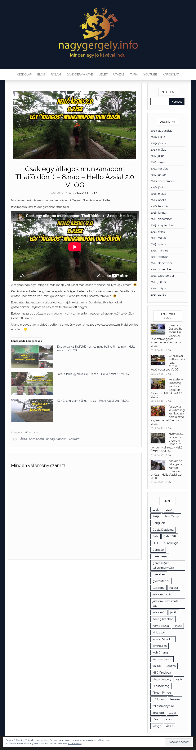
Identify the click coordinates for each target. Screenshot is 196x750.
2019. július (157, 137)
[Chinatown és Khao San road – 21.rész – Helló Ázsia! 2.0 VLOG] (158, 359)
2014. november (161, 269)
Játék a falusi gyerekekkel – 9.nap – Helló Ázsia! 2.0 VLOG (93, 373)
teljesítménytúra (163, 706)
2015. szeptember (162, 225)
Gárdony (158, 587)
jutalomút (159, 612)
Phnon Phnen (162, 692)
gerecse (158, 549)
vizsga (157, 726)
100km (157, 509)
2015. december (161, 219)
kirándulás (160, 646)
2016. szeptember (162, 181)
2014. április (158, 294)
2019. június (158, 143)
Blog (41, 74)
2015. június (157, 231)
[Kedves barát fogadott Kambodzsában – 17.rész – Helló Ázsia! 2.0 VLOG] (158, 464)
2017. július (157, 156)
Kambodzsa (161, 626)
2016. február (159, 206)
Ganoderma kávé (80, 74)
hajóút (173, 587)
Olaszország (161, 686)
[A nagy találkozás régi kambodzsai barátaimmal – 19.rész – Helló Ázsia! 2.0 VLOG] (158, 410)
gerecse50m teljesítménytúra (163, 565)
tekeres (175, 699)
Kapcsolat (171, 74)
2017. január (158, 175)
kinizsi (178, 626)
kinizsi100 (159, 632)
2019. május (158, 149)
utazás (167, 719)
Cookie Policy (75, 743)
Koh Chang (160, 652)
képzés (171, 666)
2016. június (158, 187)
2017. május (157, 162)
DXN (155, 536)
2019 (156, 516)
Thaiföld (74, 439)
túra (155, 719)
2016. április (158, 200)
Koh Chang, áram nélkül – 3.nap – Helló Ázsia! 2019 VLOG (93, 400)
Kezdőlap (24, 74)
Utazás (118, 74)
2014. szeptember (162, 275)
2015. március (159, 250)
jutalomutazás (162, 594)
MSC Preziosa (162, 672)
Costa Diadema (163, 529)
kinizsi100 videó (163, 639)
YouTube (150, 74)
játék (173, 612)
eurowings (171, 543)
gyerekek (159, 574)
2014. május (158, 288)
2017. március (159, 168)
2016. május (158, 193)
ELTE (156, 543)
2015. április (158, 244)
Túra (134, 74)
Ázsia (23, 439)
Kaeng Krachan (56, 439)
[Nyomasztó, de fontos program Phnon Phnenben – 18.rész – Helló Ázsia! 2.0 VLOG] (158, 437)
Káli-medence (162, 659)
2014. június (158, 282)
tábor (172, 712)
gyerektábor (161, 581)
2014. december (161, 263)
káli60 (157, 666)
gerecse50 (160, 556)
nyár (179, 679)
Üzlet (103, 74)
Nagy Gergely (87, 193)
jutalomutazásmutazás (166, 603)
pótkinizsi (159, 699)
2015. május (158, 238)
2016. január (158, 212)
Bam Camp (36, 439)
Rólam (56, 74)
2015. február (159, 257)
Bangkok (159, 523)
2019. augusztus (161, 130)
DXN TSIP (169, 536)
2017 (169, 509)
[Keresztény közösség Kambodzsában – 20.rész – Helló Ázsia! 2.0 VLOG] (158, 383)
